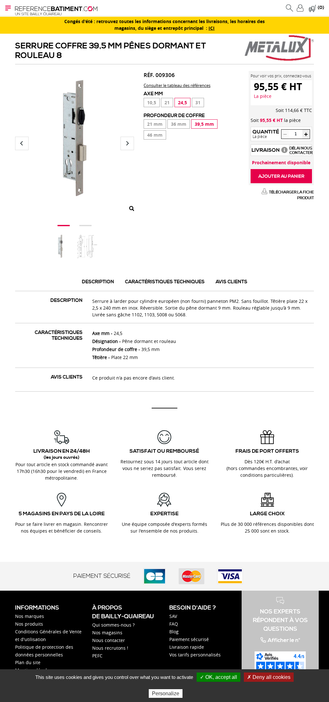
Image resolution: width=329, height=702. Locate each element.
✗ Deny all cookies (268, 677)
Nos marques (29, 616)
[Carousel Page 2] (85, 225)
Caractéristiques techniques (165, 282)
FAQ (173, 624)
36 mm (178, 124)
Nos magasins (107, 632)
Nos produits (29, 624)
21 (167, 102)
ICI (212, 28)
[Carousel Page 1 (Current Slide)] (64, 225)
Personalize (165, 693)
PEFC (97, 656)
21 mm (155, 124)
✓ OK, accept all (218, 677)
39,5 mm (204, 124)
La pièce (262, 96)
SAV (173, 616)
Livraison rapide (186, 647)
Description (98, 282)
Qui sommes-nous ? (113, 625)
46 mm (155, 135)
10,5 (151, 102)
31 (197, 102)
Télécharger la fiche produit (291, 195)
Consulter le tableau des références (177, 85)
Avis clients (231, 282)
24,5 (182, 102)
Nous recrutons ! (110, 648)
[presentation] (22, 143)
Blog (174, 632)
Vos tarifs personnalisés (195, 655)
